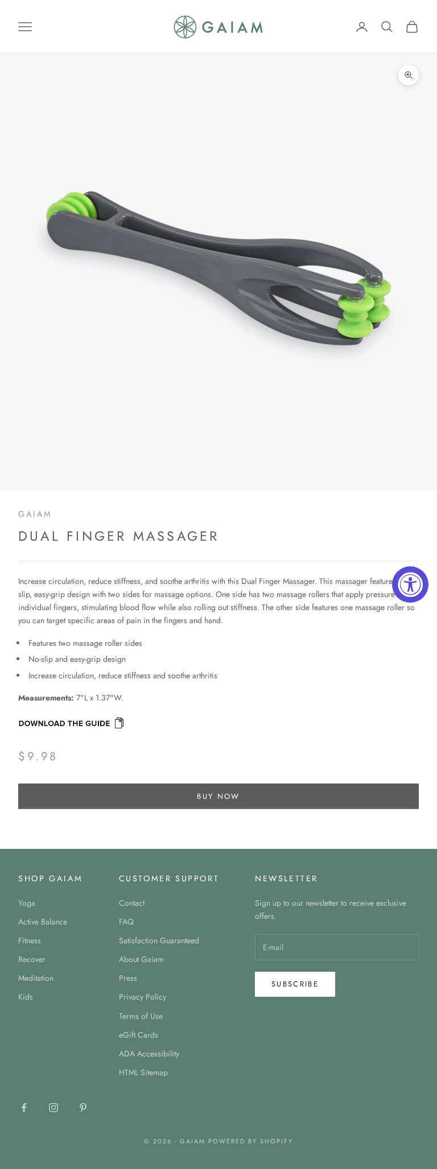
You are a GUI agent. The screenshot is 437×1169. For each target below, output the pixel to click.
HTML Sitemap (143, 1072)
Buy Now (218, 796)
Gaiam (35, 514)
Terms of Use (141, 1016)
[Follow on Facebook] (24, 1107)
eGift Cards (138, 1035)
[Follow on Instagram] (53, 1107)
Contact (132, 903)
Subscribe (295, 984)
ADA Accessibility (149, 1053)
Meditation (35, 978)
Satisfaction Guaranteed (159, 940)
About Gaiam (141, 959)
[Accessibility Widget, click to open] (410, 584)
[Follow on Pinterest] (83, 1107)
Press (128, 978)
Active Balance (42, 921)
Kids (25, 996)
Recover (32, 959)
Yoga (26, 903)
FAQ (126, 921)
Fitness (29, 940)
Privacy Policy (142, 996)
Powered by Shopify (250, 1141)
